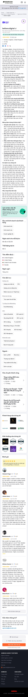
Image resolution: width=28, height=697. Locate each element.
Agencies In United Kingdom (8, 14)
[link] (22, 2)
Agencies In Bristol (22, 14)
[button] (13, 35)
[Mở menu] (25, 2)
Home (2, 12)
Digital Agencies (10, 12)
